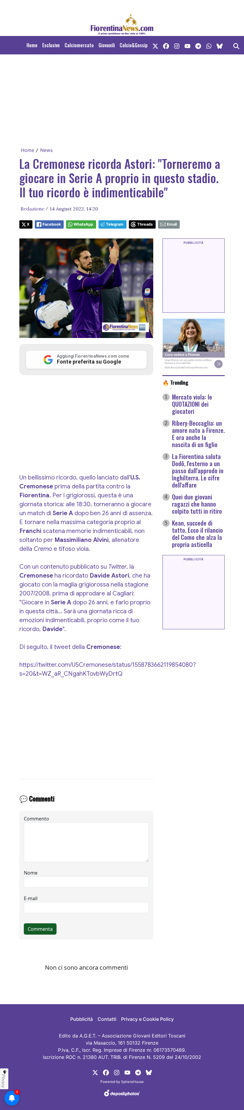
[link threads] (219, 45)
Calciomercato (79, 45)
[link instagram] (176, 45)
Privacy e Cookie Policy (147, 1019)
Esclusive (51, 45)
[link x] (155, 45)
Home (31, 45)
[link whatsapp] (209, 45)
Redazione (32, 209)
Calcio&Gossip (134, 45)
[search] (236, 45)
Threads (145, 224)
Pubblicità (81, 1019)
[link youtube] (187, 45)
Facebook (52, 224)
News (46, 150)
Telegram (114, 224)
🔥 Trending (175, 382)
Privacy (4, 1081)
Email (172, 224)
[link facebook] (166, 45)
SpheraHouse (132, 1081)
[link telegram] (198, 45)
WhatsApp (83, 224)
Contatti (107, 1019)
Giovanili (106, 45)
